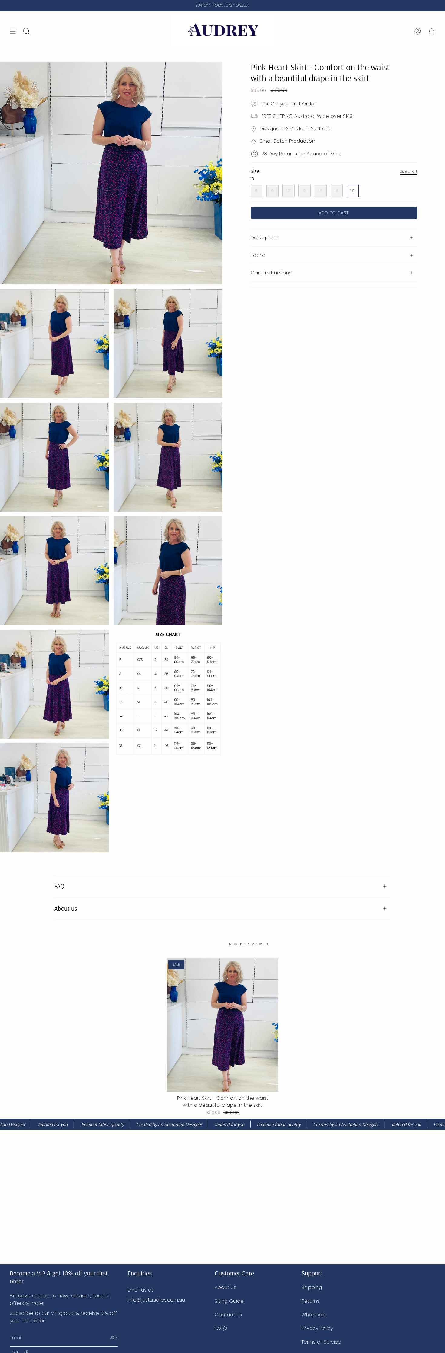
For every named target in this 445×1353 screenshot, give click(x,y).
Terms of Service (321, 1341)
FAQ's (221, 1328)
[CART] (432, 31)
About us (65, 908)
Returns (310, 1301)
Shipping (312, 1287)
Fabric (258, 255)
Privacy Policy (317, 1328)
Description (264, 237)
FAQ (59, 886)
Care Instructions (271, 272)
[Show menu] (13, 31)
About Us (225, 1287)
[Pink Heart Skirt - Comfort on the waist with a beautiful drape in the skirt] (222, 1025)
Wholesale (314, 1314)
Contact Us (228, 1314)
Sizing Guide (229, 1301)
